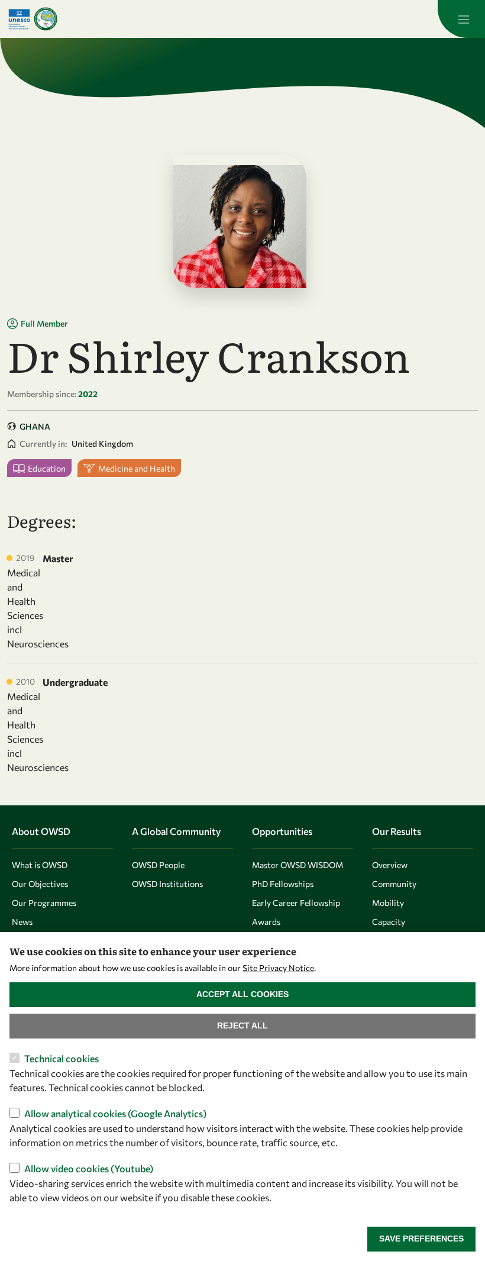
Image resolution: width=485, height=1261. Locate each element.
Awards (266, 922)
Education (47, 468)
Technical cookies (61, 1058)
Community (394, 884)
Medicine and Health (136, 468)
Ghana (35, 426)
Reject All (242, 1025)
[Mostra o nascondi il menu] (461, 19)
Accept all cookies (242, 994)
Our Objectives (40, 884)
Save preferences (421, 1238)
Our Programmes (44, 903)
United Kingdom (102, 443)
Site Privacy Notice (278, 968)
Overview (390, 865)
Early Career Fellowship (296, 903)
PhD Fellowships (282, 884)
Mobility (388, 903)
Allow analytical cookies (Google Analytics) (115, 1113)
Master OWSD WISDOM (297, 865)
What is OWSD (39, 865)
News (22, 922)
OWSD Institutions (167, 884)
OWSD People (158, 865)
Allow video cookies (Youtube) (88, 1168)
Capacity (388, 922)
